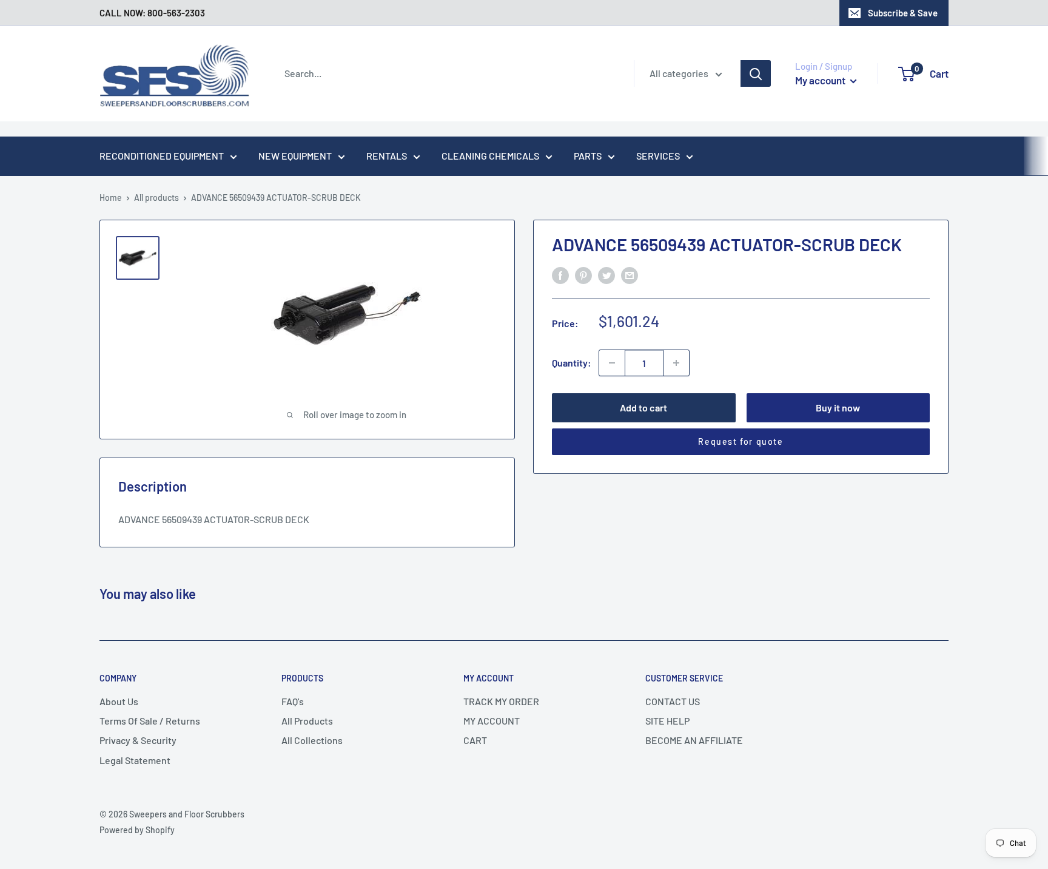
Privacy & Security (137, 740)
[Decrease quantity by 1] (612, 363)
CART (475, 740)
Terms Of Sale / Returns (149, 720)
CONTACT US (672, 701)
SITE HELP (667, 720)
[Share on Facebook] (560, 274)
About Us (118, 701)
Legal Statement (134, 760)
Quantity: (571, 362)
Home (110, 197)
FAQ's (292, 701)
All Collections (312, 740)
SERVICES (658, 155)
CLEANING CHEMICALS (490, 155)
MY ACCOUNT (491, 720)
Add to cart (643, 407)
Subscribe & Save (903, 12)
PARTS (588, 155)
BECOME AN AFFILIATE (694, 740)
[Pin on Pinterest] (583, 274)
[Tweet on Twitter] (606, 274)
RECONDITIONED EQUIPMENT (161, 155)
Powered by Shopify (137, 830)
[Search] (756, 73)
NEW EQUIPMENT (295, 155)
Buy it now (838, 407)
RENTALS (386, 155)
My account (821, 80)
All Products (307, 720)
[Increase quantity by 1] (676, 363)
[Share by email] (629, 274)
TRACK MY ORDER (501, 701)
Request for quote (740, 441)
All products (156, 197)
